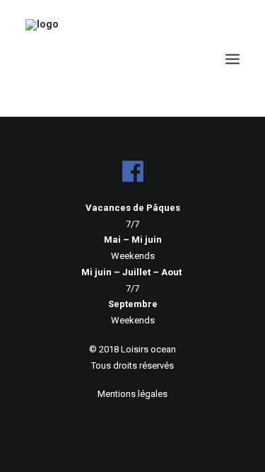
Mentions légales (132, 393)
